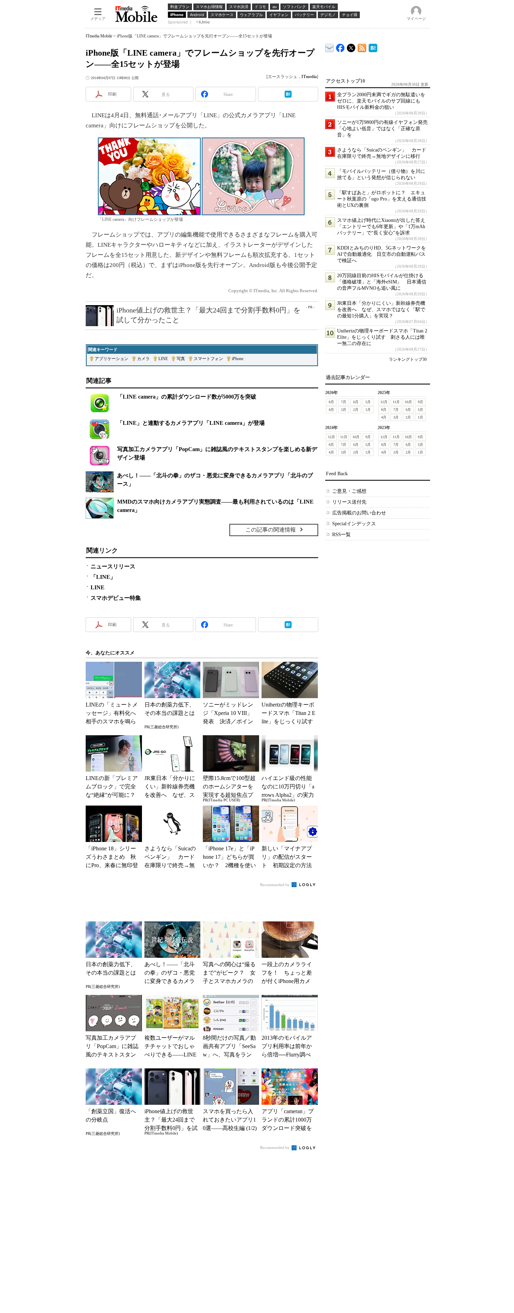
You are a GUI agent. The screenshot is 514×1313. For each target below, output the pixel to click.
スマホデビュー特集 (116, 598)
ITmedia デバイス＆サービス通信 (329, 47)
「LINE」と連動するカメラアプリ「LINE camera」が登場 (191, 423)
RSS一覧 (341, 534)
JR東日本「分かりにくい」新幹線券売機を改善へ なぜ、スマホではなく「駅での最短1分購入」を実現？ (381, 309)
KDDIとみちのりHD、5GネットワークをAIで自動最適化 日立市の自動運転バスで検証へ (381, 254)
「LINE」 (103, 577)
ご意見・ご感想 (349, 491)
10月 (408, 402)
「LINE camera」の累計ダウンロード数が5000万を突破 (186, 397)
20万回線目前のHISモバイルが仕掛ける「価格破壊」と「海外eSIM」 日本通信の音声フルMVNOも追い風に (381, 282)
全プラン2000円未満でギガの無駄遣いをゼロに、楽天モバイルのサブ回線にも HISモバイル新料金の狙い (381, 101)
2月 (355, 410)
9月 (420, 402)
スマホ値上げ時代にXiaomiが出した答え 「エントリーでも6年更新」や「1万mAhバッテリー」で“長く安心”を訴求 (383, 227)
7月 (343, 402)
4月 (331, 410)
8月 (331, 402)
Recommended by (275, 885)
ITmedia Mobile (99, 36)
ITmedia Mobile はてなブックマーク (373, 47)
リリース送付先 (349, 502)
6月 (355, 402)
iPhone (237, 358)
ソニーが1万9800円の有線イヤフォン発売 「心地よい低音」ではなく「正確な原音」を (385, 129)
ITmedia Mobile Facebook (340, 46)
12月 (383, 402)
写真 (181, 358)
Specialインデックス (354, 523)
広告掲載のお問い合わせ (359, 512)
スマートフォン (208, 358)
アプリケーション (111, 358)
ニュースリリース (113, 566)
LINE (163, 358)
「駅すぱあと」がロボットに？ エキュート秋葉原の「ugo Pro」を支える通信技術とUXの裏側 (381, 199)
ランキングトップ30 (408, 359)
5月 (368, 402)
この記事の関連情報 (270, 530)
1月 (368, 410)
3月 (343, 410)
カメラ (143, 358)
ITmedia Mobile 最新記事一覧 (362, 47)
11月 (396, 402)
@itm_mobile (351, 46)
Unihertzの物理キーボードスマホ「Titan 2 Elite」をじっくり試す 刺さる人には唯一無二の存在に (382, 337)
